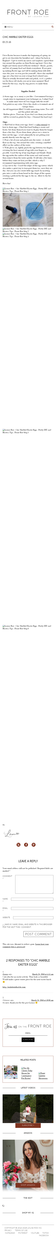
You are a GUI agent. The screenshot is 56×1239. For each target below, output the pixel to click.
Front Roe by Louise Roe (28, 13)
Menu (9, 27)
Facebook (44, 1236)
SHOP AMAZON (28, 1185)
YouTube (35, 1233)
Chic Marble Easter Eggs (18, 37)
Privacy (8, 1230)
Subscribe (27, 1125)
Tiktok (45, 1233)
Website (6, 917)
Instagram (10, 1233)
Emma (5, 974)
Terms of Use (21, 1230)
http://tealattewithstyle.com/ (14, 987)
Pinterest (22, 1233)
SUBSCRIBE (28, 1040)
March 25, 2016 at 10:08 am (42, 1000)
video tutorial (41, 125)
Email (5, 909)
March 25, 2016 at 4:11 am (42, 974)
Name (5, 900)
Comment (7, 877)
